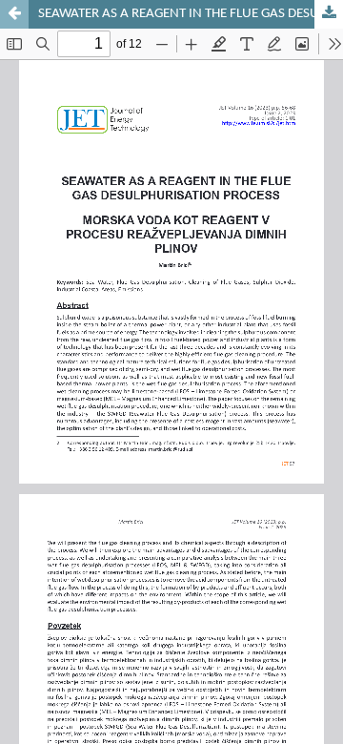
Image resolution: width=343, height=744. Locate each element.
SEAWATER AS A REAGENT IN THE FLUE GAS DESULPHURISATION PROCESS (190, 14)
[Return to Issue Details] (14, 14)
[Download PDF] (328, 14)
